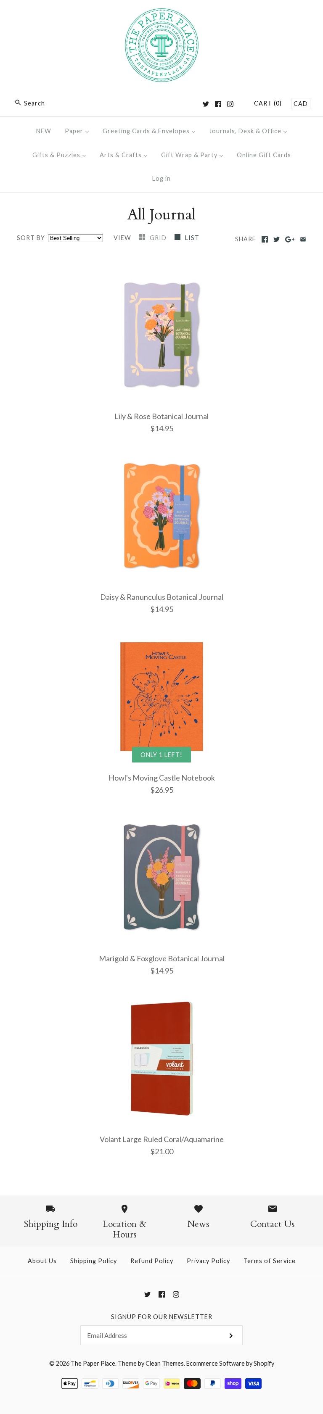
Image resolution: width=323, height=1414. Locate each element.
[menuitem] (43, 131)
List (192, 237)
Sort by (31, 237)
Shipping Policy (93, 1260)
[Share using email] (303, 239)
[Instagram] (230, 104)
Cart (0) (268, 103)
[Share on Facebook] (265, 239)
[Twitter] (206, 104)
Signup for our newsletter (161, 1316)
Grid (159, 237)
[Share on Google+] (290, 239)
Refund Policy (151, 1260)
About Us (42, 1260)
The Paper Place (93, 1363)
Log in (161, 178)
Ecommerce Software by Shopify (230, 1363)
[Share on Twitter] (276, 239)
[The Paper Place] (162, 14)
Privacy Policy (208, 1260)
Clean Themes (165, 1363)
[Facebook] (218, 104)
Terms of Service (270, 1260)
